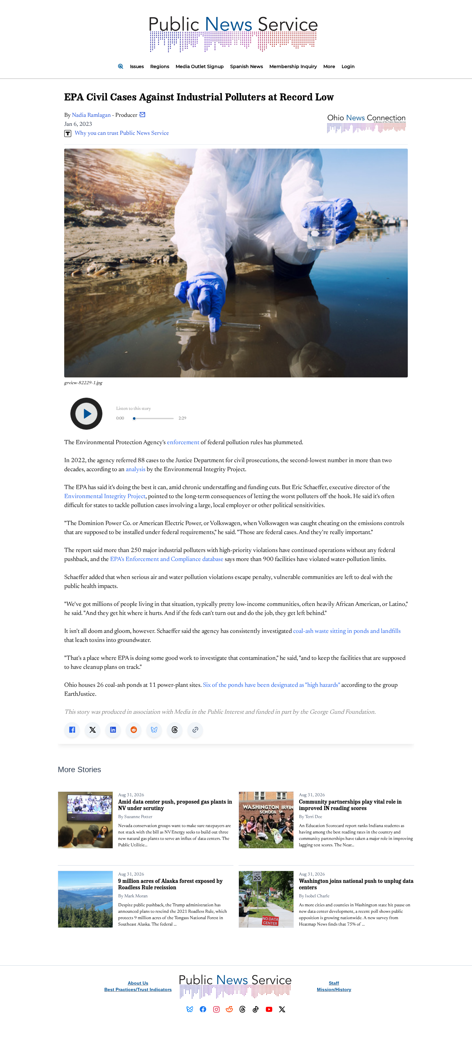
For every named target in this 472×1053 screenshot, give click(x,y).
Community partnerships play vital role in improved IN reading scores (350, 804)
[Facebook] (203, 1009)
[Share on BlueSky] (154, 730)
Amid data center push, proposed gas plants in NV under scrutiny (175, 804)
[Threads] (243, 1009)
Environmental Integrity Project (104, 497)
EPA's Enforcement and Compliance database (166, 560)
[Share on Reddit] (133, 730)
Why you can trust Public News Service (120, 133)
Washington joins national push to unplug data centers (356, 884)
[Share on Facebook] (72, 730)
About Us (138, 983)
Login (348, 66)
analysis (135, 470)
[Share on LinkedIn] (113, 730)
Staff (334, 983)
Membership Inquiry (293, 66)
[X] (282, 1009)
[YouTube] (269, 1009)
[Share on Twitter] (92, 730)
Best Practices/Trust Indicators (138, 989)
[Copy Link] (195, 730)
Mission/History (334, 989)
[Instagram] (216, 1009)
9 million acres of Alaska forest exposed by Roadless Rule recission (170, 884)
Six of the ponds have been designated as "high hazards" (271, 685)
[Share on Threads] (174, 730)
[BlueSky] (190, 1009)
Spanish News (246, 66)
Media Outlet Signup (200, 66)
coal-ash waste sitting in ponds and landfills (347, 631)
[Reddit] (229, 1009)
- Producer (105, 115)
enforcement (183, 443)
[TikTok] (256, 1009)
